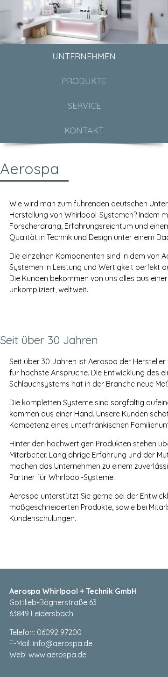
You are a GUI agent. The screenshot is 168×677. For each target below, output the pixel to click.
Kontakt (84, 130)
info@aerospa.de (62, 643)
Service (84, 105)
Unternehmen (84, 56)
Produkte (84, 81)
